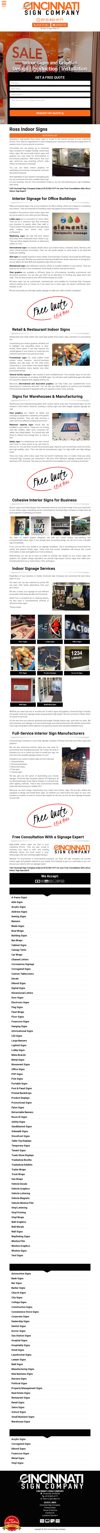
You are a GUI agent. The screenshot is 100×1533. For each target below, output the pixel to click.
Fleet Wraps (17, 1012)
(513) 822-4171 (51, 20)
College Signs (18, 1302)
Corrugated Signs (21, 969)
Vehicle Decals (19, 1183)
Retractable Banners (22, 1112)
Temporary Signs (20, 1145)
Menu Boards (18, 1055)
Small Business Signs (22, 1416)
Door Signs (17, 997)
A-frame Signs (19, 897)
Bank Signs (17, 1278)
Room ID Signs (19, 1117)
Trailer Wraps (18, 1169)
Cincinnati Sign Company (50, 1505)
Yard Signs (17, 1255)
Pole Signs (17, 1078)
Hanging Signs (19, 1026)
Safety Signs (18, 1121)
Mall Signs (17, 1364)
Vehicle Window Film (22, 1203)
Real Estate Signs (20, 1393)
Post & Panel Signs (21, 1088)
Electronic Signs (20, 1002)
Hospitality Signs (20, 1345)
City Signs (16, 1297)
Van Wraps (17, 1179)
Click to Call (42, 25)
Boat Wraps (17, 930)
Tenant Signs (18, 1150)
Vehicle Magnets (20, 1198)
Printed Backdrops (21, 1093)
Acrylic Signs (18, 907)
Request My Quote (48, 113)
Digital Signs (18, 988)
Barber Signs (18, 1288)
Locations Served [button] (49, 1515)
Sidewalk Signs (19, 1131)
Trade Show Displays (22, 1155)
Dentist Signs (18, 1326)
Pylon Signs (17, 1107)
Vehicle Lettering (20, 1193)
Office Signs (18, 1069)
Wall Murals (17, 1226)
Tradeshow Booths (21, 1160)
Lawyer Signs (18, 1359)
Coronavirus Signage (22, 964)
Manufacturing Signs (22, 1369)
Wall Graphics (18, 1222)
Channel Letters (20, 959)
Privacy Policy (50, 1508)
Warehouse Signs (20, 1421)
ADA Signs (17, 902)
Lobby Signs (18, 1050)
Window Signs (19, 1250)
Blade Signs (17, 926)
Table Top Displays (21, 1140)
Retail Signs (17, 1402)
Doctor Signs (18, 1331)
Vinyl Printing (18, 1212)
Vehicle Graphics (20, 1188)
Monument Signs (20, 1064)
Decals (15, 978)
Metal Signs (17, 1059)
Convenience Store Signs (25, 1311)
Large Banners (19, 1040)
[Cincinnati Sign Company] (50, 1481)
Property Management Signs (26, 1388)
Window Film (18, 1241)
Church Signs (18, 1292)
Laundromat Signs (21, 1354)
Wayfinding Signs (20, 1236)
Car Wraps (16, 954)
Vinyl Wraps (17, 1217)
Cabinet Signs (18, 945)
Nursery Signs (19, 1378)
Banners (15, 921)
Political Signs (19, 1383)
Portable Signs (19, 1083)
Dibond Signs (18, 983)
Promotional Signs (21, 1102)
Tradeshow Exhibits (21, 1164)
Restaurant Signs (20, 1397)
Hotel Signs (17, 1350)
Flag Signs (17, 1007)
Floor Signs (17, 1016)
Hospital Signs (19, 1340)
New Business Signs (22, 1373)
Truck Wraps (18, 1174)
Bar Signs (16, 1283)
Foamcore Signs (20, 1021)
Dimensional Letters (22, 993)
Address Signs (19, 911)
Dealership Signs (20, 1321)
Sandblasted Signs (21, 1126)
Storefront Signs (20, 1136)
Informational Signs (22, 1031)
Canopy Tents (18, 949)
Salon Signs (17, 1407)
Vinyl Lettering (19, 1207)
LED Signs (16, 1035)
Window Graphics (20, 1246)
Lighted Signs (18, 1045)
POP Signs (17, 1074)
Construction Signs (21, 1307)
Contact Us (60, 25)
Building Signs (19, 935)
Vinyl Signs (17, 1463)
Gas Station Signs (21, 1335)
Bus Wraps (17, 940)
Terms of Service (50, 1510)
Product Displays (20, 1097)
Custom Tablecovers (22, 973)
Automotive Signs (21, 1273)
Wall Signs (17, 1231)
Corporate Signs (20, 1316)
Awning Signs (18, 916)
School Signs (18, 1412)
